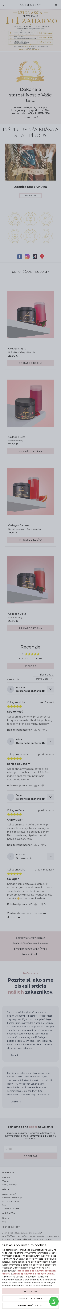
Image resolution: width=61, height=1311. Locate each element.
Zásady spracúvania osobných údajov (33, 1273)
